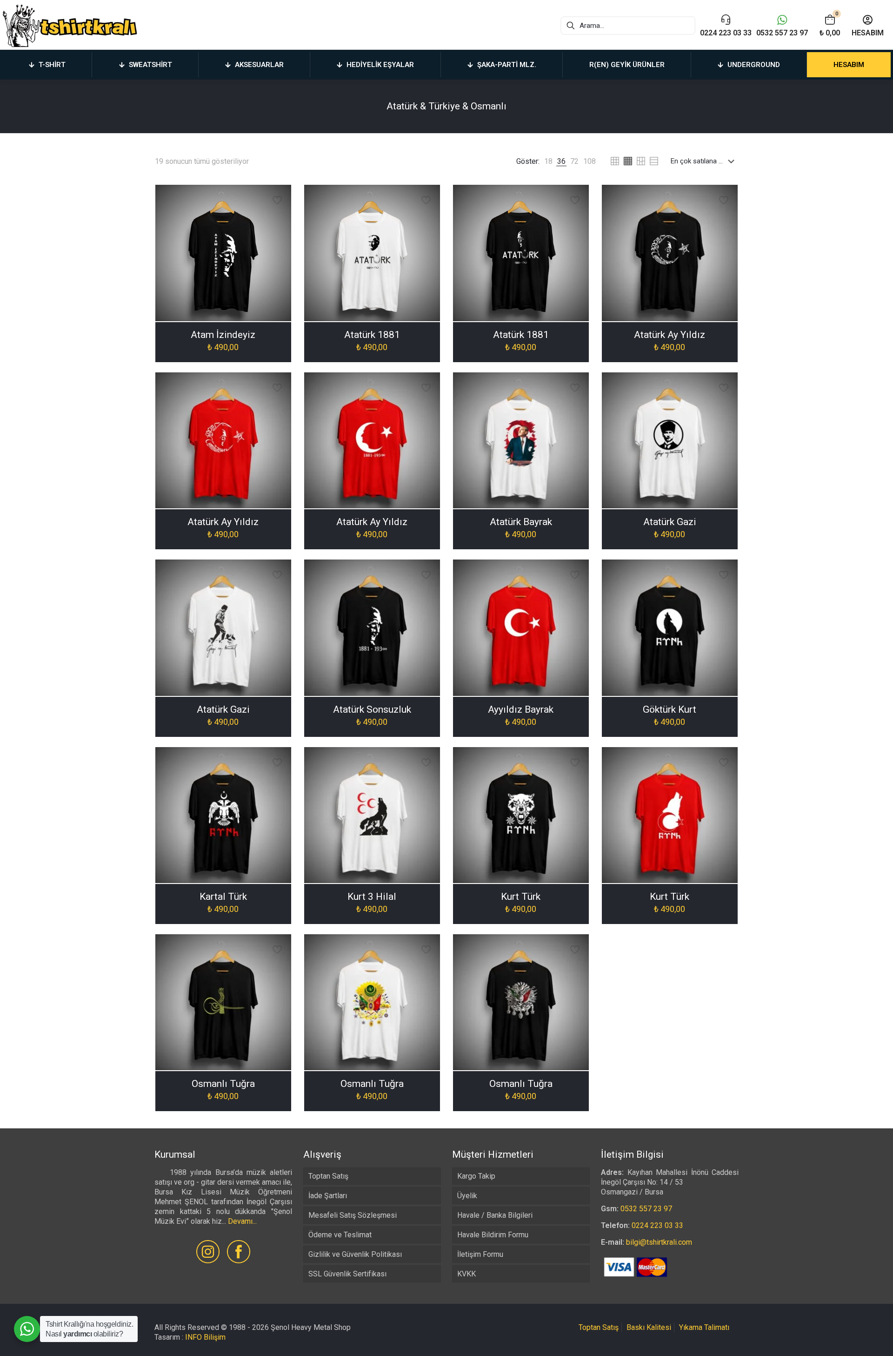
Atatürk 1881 (372, 334)
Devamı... (242, 1221)
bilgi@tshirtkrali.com (659, 1242)
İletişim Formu (480, 1254)
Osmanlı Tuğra (223, 1083)
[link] (548, 161)
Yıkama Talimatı (704, 1327)
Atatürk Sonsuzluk (372, 709)
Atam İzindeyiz (223, 334)
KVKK (466, 1273)
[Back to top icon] (848, 1337)
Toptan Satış (328, 1176)
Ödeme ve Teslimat (340, 1234)
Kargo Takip (476, 1176)
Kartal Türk (223, 896)
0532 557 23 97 (646, 1208)
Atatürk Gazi (669, 521)
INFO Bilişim (205, 1337)
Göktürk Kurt (669, 709)
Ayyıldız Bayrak (520, 709)
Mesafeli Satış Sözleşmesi (352, 1215)
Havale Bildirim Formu (492, 1234)
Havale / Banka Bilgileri (495, 1215)
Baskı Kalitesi (648, 1327)
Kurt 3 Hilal (371, 896)
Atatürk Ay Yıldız (669, 334)
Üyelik (467, 1195)
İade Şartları (327, 1195)
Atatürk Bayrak (521, 521)
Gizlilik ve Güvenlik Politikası (355, 1254)
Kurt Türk (520, 896)
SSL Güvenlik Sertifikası (347, 1273)
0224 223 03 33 (657, 1225)
